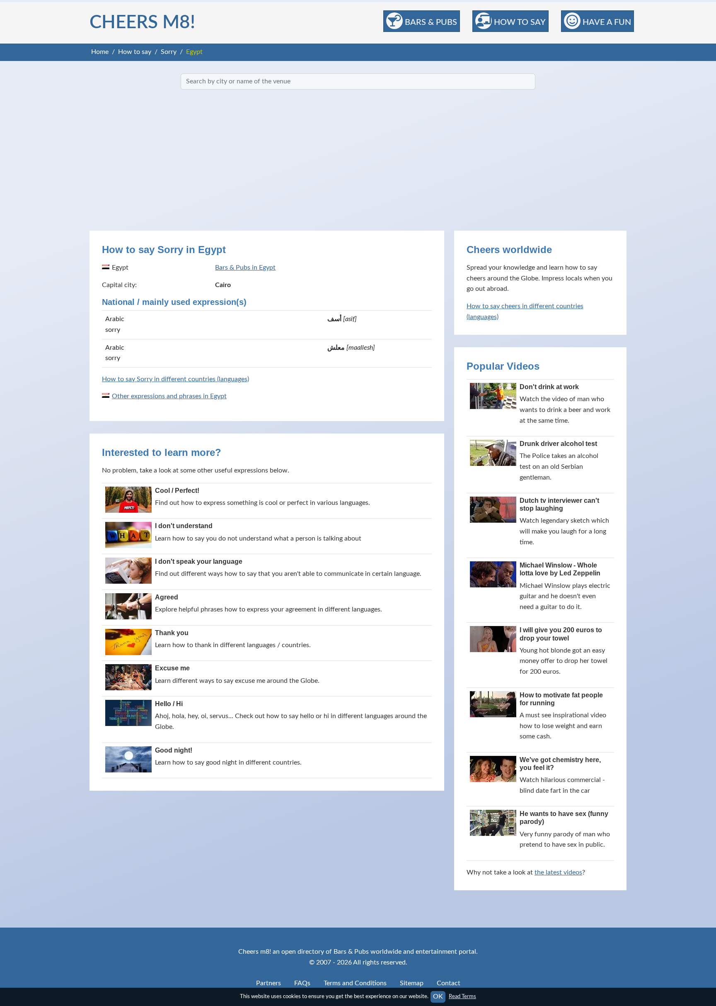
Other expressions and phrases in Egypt (169, 396)
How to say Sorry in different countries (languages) (175, 379)
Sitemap (411, 983)
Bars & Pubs (430, 22)
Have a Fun (606, 22)
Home (100, 52)
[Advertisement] (358, 160)
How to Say (519, 22)
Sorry (169, 52)
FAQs (302, 983)
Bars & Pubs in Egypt (245, 267)
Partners (268, 983)
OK (438, 996)
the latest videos (558, 872)
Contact (448, 983)
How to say (134, 52)
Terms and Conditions (355, 983)
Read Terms (462, 996)
